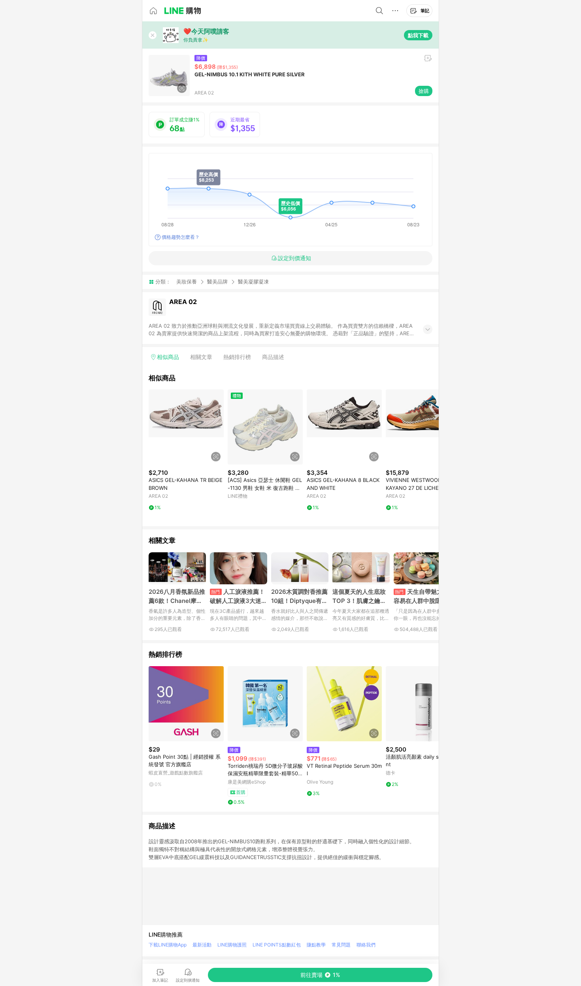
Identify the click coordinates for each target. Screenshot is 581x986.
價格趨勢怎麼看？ (181, 237)
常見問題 (341, 945)
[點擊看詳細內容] (186, 427)
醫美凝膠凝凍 (253, 282)
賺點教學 (316, 945)
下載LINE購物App (168, 945)
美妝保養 (186, 281)
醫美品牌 (217, 281)
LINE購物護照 (232, 945)
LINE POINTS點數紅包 (277, 945)
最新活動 (201, 945)
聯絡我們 (366, 945)
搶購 (424, 91)
